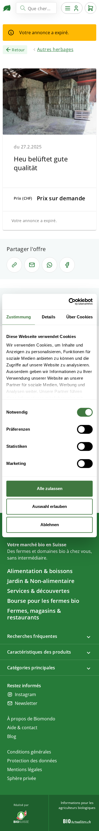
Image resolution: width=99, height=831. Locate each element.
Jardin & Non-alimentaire (41, 581)
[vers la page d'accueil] (7, 8)
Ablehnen (49, 524)
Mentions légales (24, 769)
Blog (11, 736)
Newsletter (26, 703)
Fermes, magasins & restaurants (34, 614)
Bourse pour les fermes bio (43, 600)
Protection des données (32, 761)
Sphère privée (21, 778)
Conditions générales (29, 752)
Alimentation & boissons (40, 571)
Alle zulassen (49, 488)
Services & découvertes (38, 591)
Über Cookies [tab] (79, 317)
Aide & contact (22, 728)
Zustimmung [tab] (18, 317)
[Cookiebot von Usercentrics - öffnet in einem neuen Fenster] (70, 301)
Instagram (25, 694)
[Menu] (71, 8)
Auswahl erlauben (49, 506)
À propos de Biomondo (31, 719)
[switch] (85, 429)
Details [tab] (48, 317)
